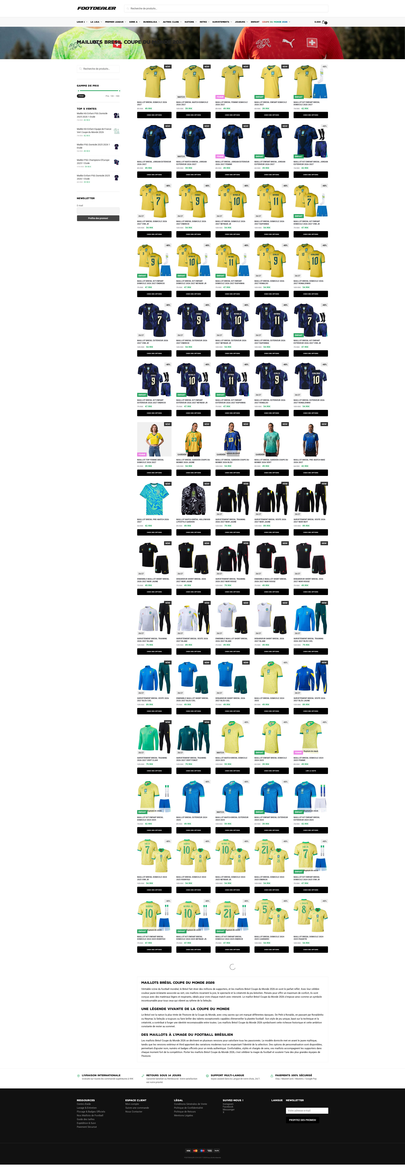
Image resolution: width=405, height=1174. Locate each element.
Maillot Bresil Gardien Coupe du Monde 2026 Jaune (193, 461)
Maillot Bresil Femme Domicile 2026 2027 (231, 103)
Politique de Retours (185, 1111)
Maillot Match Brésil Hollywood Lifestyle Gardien (193, 520)
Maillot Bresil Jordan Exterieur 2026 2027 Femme (232, 163)
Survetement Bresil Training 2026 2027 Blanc (152, 640)
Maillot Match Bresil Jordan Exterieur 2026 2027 (191, 163)
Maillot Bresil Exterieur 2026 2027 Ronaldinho (309, 401)
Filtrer (81, 96)
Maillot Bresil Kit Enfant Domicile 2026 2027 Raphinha (229, 282)
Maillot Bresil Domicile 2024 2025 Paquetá (308, 938)
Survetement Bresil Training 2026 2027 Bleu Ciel (308, 640)
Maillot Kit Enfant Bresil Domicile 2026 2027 (307, 103)
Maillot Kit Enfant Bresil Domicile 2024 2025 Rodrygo (151, 938)
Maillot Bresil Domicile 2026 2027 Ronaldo (269, 282)
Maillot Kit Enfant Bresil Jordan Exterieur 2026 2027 (311, 163)
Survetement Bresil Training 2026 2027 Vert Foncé (191, 759)
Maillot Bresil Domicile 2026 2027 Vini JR (152, 222)
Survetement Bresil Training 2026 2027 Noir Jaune (230, 520)
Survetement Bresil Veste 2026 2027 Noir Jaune (270, 520)
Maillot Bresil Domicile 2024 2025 (269, 699)
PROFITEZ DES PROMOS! (302, 1120)
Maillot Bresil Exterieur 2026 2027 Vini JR (152, 341)
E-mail (80, 205)
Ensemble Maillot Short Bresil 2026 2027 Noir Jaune (153, 580)
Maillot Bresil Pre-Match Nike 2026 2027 (309, 461)
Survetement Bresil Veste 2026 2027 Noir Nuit (309, 520)
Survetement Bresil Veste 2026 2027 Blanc (192, 640)
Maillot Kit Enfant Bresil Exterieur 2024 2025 (307, 818)
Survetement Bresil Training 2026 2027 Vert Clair (152, 759)
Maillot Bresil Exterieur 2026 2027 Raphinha (269, 341)
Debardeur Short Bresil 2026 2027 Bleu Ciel (230, 699)
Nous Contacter (133, 1111)
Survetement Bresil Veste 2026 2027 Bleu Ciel (153, 699)
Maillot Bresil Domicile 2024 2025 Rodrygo (191, 878)
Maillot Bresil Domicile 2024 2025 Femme (308, 759)
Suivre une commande (137, 1107)
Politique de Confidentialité (188, 1107)
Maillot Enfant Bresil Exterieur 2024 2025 (271, 818)
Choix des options (154, 115)
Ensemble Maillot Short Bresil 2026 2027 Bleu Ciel (192, 699)
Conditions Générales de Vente (190, 1104)
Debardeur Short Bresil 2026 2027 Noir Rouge (308, 580)
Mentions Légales (183, 1115)
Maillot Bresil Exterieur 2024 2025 (191, 818)
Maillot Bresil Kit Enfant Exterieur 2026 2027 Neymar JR (192, 401)
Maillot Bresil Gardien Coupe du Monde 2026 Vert (271, 461)
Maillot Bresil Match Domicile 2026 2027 (192, 103)
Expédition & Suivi (86, 1123)
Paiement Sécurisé (87, 1126)
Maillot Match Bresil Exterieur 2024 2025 (231, 818)
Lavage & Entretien (87, 1107)
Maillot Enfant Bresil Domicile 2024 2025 (270, 759)
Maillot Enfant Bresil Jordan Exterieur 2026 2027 (269, 163)
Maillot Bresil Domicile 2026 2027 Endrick (191, 222)
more (141, 960)
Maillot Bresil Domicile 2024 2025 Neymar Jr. (230, 878)
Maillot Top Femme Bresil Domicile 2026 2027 (150, 461)
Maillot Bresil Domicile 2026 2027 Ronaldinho (308, 282)
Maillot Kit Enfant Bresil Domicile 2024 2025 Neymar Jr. (191, 938)
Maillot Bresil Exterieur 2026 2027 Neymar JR (230, 341)
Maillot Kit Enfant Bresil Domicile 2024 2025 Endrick (229, 938)
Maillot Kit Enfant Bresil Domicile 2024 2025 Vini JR (307, 878)
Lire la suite (311, 771)
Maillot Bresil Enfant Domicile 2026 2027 (270, 103)
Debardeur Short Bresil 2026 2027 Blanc (269, 640)
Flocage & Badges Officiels (91, 1111)
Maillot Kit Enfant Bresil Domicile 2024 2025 (150, 818)
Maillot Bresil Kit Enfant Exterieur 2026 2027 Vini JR (307, 341)
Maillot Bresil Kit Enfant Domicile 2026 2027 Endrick (151, 282)
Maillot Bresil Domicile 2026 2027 (152, 103)
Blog (79, 1130)
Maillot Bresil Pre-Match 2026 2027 (153, 520)
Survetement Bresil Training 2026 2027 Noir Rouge (230, 580)
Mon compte (132, 1104)
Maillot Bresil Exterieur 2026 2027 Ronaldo (269, 401)
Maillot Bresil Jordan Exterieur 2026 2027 (154, 163)
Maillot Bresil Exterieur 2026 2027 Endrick (191, 341)
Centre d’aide (84, 1104)
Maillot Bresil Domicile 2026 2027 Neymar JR (230, 222)
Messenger (229, 1109)
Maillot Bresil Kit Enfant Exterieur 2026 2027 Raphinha (230, 401)
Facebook (228, 1106)
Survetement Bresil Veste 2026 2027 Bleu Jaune (309, 699)
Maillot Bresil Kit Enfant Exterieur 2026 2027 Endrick (151, 401)
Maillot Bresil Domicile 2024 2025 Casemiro (269, 938)
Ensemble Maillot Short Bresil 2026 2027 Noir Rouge (270, 580)
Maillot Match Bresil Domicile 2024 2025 (231, 759)
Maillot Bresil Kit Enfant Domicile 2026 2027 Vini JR (307, 222)
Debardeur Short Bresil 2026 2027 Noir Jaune (191, 580)
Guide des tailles (86, 1119)
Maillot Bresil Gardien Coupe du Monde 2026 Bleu (232, 461)
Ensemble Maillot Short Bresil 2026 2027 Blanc (231, 640)
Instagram (228, 1104)
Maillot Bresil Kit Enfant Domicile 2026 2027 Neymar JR (191, 282)
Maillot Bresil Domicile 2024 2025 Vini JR (152, 878)
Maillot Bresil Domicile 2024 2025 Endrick (269, 878)
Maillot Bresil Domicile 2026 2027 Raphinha (269, 222)
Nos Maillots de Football (90, 1115)
